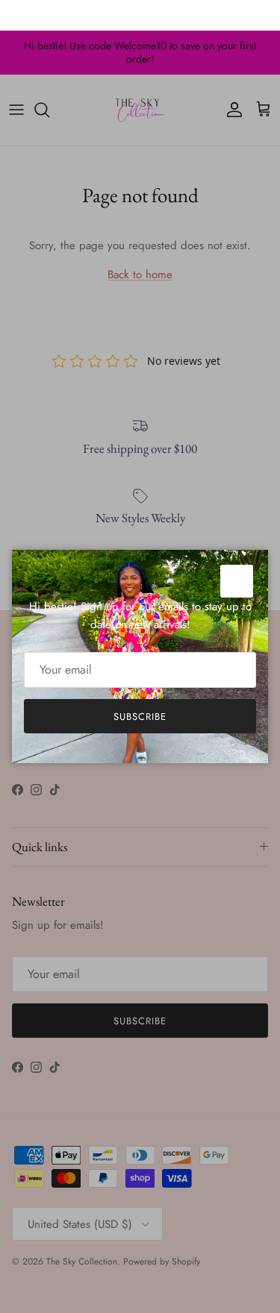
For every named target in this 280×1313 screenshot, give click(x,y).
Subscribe (140, 716)
